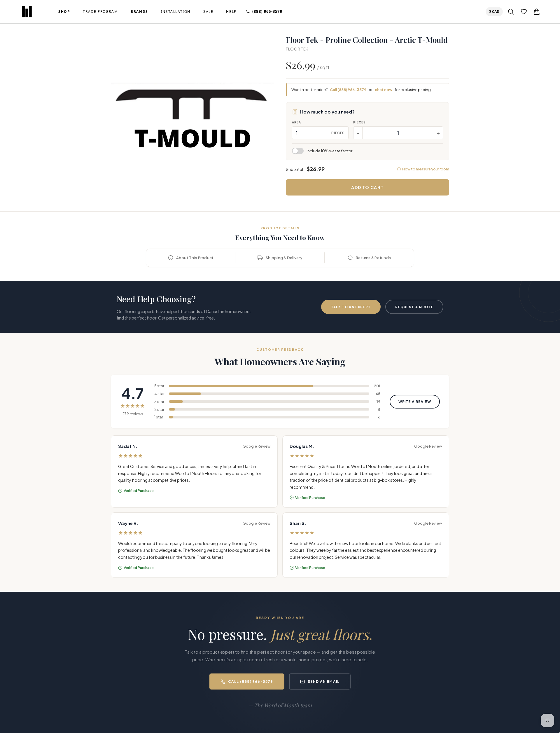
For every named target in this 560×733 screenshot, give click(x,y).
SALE (208, 11)
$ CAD (495, 11)
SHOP (64, 11)
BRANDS (139, 11)
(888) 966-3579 (267, 11)
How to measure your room (425, 169)
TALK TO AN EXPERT (351, 307)
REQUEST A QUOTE (414, 307)
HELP (231, 11)
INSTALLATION (175, 11)
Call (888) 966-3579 (348, 89)
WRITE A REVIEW (414, 401)
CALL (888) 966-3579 (250, 681)
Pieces (359, 122)
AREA (296, 122)
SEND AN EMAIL (324, 681)
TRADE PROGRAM (100, 11)
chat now (383, 89)
